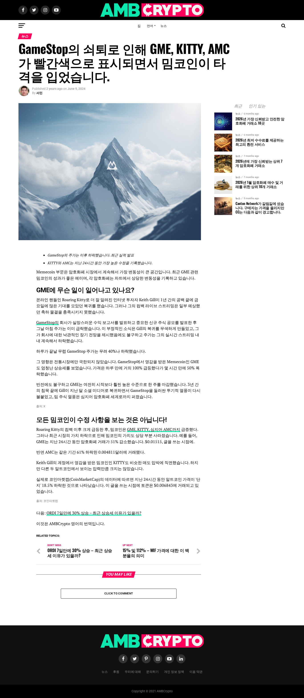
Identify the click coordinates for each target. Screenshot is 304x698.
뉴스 (163, 25)
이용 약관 (196, 671)
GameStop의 (47, 322)
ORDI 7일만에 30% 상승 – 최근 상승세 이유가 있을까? (94, 513)
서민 (39, 93)
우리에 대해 (133, 671)
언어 (150, 25)
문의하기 (152, 671)
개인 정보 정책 (174, 671)
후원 (116, 671)
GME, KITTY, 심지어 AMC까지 (153, 429)
